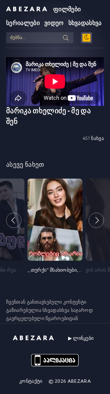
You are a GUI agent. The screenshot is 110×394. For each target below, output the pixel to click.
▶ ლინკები (81, 338)
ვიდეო (54, 23)
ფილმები (67, 9)
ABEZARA (27, 9)
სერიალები (23, 23)
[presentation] (13, 220)
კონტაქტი (30, 381)
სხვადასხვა (85, 23)
